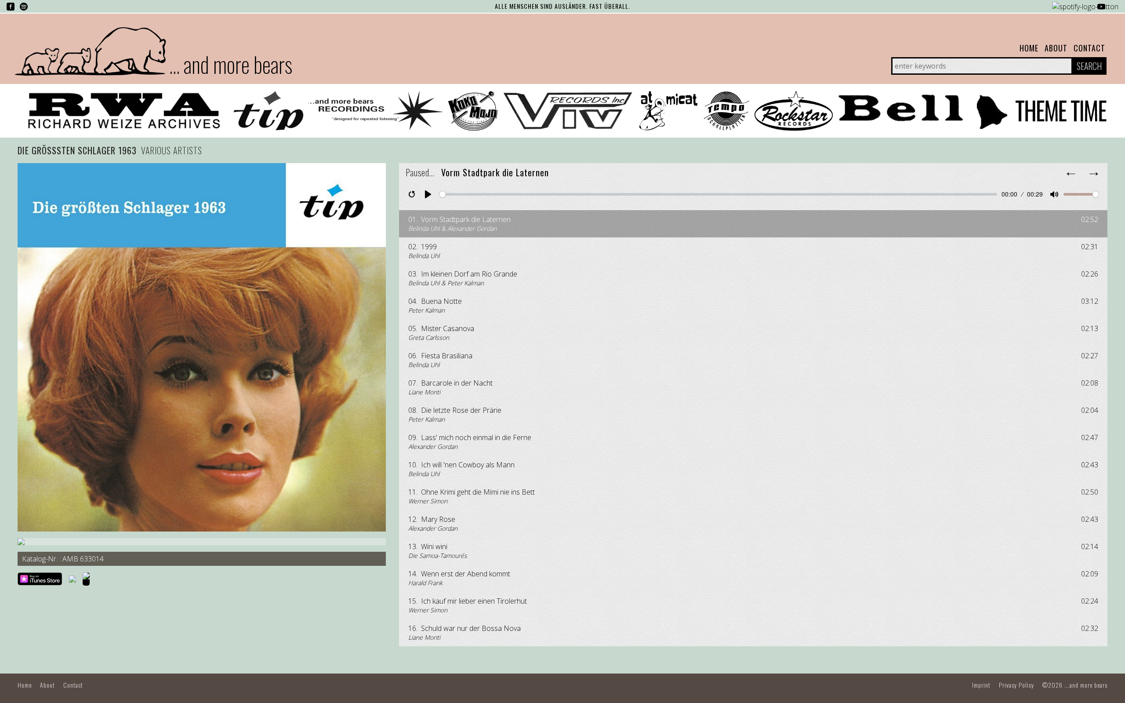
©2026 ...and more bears (1074, 684)
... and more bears (230, 63)
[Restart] (412, 194)
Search (1089, 66)
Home (1029, 48)
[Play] (428, 194)
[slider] (718, 194)
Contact (1089, 48)
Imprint (981, 684)
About (1056, 48)
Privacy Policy (1016, 684)
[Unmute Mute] (1054, 194)
